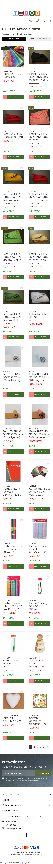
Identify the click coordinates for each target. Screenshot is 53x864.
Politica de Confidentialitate (29, 781)
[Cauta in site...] (50, 21)
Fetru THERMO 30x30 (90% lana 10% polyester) (13, 377)
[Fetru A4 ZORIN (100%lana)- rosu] (13, 116)
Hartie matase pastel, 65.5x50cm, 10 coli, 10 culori (38, 549)
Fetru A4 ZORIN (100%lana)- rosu (13, 135)
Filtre (15, 38)
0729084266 (10, 825)
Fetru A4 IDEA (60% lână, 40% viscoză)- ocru (12, 197)
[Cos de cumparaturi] (43, 21)
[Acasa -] (26, 13)
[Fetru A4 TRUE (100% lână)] (13, 56)
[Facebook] (26, 835)
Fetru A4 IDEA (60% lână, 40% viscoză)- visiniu (39, 197)
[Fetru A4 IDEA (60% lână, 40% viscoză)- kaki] (13, 296)
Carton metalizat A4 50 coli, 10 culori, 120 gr (39, 491)
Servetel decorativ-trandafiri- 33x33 (39, 720)
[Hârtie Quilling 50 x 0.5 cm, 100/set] (39, 586)
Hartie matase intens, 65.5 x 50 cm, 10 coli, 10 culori (12, 606)
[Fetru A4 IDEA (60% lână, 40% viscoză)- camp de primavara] (13, 236)
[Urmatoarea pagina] (47, 747)
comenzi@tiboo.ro (13, 828)
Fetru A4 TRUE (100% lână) (12, 75)
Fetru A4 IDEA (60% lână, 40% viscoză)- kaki (12, 317)
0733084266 (10, 821)
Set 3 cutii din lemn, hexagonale (37, 663)
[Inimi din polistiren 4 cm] (13, 700)
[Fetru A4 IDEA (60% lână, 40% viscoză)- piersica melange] (39, 116)
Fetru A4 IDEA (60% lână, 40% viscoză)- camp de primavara (12, 257)
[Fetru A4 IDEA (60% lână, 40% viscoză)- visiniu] (39, 176)
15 (43, 747)
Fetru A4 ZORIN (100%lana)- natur (39, 317)
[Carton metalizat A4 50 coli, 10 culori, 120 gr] (39, 471)
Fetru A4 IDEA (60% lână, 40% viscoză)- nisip (38, 257)
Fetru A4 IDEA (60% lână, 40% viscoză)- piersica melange (38, 137)
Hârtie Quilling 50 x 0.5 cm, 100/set (38, 606)
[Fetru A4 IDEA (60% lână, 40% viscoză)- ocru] (13, 176)
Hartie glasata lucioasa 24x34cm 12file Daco (12, 491)
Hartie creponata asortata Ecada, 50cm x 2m (13, 549)
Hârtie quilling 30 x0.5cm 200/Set (11, 663)
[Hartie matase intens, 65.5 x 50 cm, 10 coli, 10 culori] (13, 586)
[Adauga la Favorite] (21, 48)
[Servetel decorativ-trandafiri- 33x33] (39, 700)
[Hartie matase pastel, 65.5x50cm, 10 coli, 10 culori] (39, 528)
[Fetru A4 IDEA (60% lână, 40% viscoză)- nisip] (39, 236)
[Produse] (3, 22)
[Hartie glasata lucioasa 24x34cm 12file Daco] (13, 471)
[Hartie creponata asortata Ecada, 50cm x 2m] (13, 528)
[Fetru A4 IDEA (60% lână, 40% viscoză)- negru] (39, 56)
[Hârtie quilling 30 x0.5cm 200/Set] (13, 643)
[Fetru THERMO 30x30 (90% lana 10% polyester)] (13, 356)
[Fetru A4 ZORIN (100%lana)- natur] (39, 296)
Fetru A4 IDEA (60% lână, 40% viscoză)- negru (38, 76)
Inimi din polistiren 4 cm (12, 719)
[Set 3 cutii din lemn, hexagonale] (39, 643)
